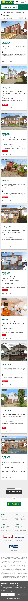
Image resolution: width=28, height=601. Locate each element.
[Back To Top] (14, 498)
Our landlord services (19, 527)
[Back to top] (14, 504)
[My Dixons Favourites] (17, 3)
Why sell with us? (18, 518)
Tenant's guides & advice (6, 530)
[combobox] (9, 7)
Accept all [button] (7, 594)
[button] (14, 598)
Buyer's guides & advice (6, 520)
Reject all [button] (20, 594)
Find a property (4, 516)
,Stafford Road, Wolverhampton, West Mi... (14, 88)
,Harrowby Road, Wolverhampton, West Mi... (14, 181)
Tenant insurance (4, 529)
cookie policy (20, 591)
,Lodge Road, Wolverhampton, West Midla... (14, 227)
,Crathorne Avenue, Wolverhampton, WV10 (14, 319)
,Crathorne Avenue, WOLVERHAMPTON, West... (14, 274)
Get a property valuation (20, 516)
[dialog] (14, 591)
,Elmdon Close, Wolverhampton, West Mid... (14, 134)
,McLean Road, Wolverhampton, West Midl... (14, 411)
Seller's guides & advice (19, 520)
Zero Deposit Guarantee (6, 527)
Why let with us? (18, 526)
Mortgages (3, 518)
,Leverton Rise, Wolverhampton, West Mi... (14, 457)
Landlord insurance (19, 529)
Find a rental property (5, 526)
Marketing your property (20, 519)
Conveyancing (4, 519)
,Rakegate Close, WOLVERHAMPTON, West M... (14, 42)
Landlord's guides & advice (20, 530)
